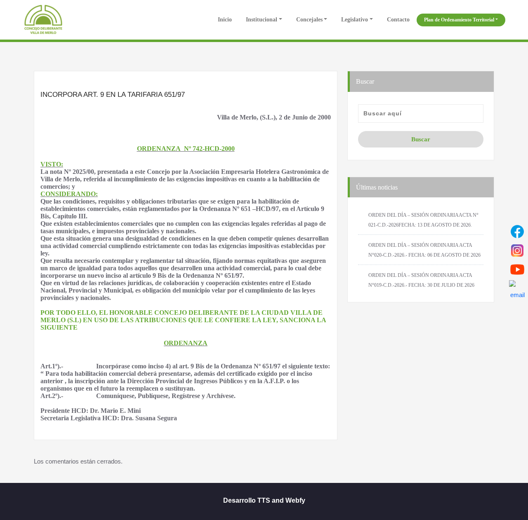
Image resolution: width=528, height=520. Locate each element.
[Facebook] (517, 231)
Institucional (261, 19)
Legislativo (354, 19)
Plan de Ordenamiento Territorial (459, 20)
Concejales (309, 19)
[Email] (517, 288)
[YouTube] (517, 269)
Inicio (224, 19)
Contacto (398, 19)
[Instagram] (517, 250)
